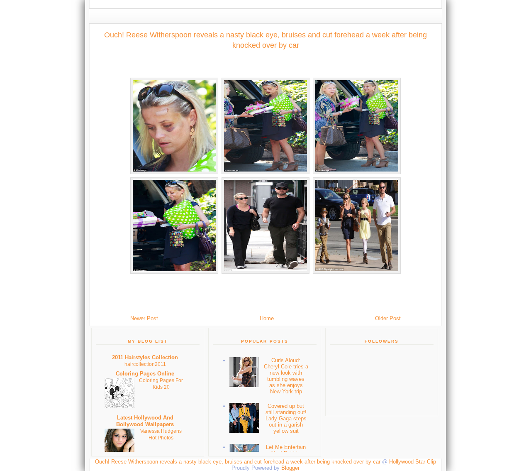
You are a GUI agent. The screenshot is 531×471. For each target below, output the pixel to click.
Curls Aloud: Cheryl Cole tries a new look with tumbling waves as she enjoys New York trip (286, 376)
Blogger (290, 468)
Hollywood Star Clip (412, 462)
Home (267, 318)
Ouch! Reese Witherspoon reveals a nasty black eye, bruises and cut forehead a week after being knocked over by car (265, 40)
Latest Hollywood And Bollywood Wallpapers (145, 421)
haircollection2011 (145, 364)
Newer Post (144, 318)
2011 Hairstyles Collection (145, 357)
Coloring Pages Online (145, 373)
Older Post (388, 318)
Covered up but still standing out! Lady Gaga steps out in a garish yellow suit (286, 418)
